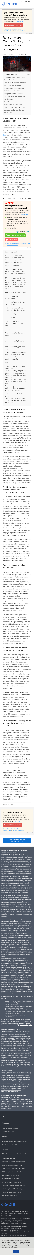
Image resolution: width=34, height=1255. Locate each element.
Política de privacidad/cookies (9, 1066)
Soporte (4, 1136)
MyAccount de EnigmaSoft (25, 1025)
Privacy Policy (8, 1105)
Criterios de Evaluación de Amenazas (11, 1090)
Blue (4, 135)
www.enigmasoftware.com (18, 1001)
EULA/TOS (4, 953)
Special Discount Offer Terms (10, 1175)
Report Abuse (24, 1154)
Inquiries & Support (15, 1145)
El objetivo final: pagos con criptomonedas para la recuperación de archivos (14, 91)
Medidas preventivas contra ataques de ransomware (14, 103)
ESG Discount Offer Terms (9, 1195)
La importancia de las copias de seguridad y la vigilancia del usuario (14, 110)
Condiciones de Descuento (21, 1086)
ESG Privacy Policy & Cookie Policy (12, 1189)
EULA (10, 30)
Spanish (21, 54)
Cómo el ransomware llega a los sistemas (14, 97)
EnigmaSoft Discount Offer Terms (11, 1192)
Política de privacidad (8, 1172)
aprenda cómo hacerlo (13, 1091)
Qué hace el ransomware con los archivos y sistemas (15, 84)
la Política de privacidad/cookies (16, 953)
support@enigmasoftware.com (16, 1023)
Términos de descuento (24, 1066)
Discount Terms (17, 1105)
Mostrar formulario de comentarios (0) (17, 840)
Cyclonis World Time (8, 1132)
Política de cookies (20, 1172)
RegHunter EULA (18, 1182)
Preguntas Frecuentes (21, 1088)
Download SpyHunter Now (13, 25)
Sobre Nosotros (6, 1154)
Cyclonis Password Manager (10, 1128)
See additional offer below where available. (16, 243)
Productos (5, 1123)
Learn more (19, 21)
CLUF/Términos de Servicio (20, 1085)
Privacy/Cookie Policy (19, 30)
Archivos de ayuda (7, 1141)
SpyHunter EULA (7, 1182)
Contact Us (15, 1154)
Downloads (5, 1145)
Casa (3, 1117)
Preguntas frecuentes (20, 1141)
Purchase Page (27, 1105)
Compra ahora (12, 239)
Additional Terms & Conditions (10, 1178)
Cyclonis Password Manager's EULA (12, 1165)
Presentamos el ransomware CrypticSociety (14, 78)
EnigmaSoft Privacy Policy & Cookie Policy (14, 1185)
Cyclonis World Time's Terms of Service (13, 1168)
